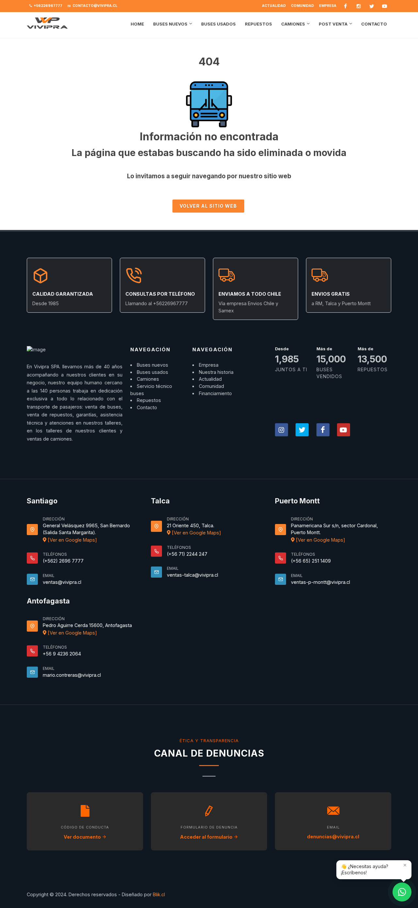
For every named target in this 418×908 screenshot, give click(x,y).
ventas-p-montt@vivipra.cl (320, 582)
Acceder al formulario (206, 837)
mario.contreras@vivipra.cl (72, 675)
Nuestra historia (216, 372)
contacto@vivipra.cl (94, 6)
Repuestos (149, 400)
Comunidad (302, 6)
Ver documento (83, 837)
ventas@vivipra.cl (62, 582)
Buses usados (152, 372)
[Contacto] (402, 891)
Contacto (147, 407)
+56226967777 (47, 6)
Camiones (148, 379)
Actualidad (274, 6)
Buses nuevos (152, 365)
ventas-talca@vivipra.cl (192, 575)
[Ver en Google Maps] (71, 540)
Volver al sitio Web (208, 206)
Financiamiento (215, 393)
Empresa (327, 6)
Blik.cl (159, 894)
